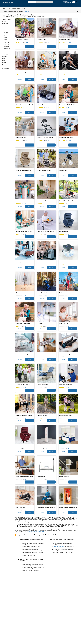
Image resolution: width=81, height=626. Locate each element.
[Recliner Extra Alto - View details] (68, 220)
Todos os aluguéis (6, 19)
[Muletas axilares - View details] (24, 281)
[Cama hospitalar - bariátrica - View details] (46, 343)
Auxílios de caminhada (6, 45)
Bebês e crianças (23, 5)
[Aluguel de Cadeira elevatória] (46, 28)
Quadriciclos (56, 5)
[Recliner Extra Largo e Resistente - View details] (24, 159)
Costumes (4, 27)
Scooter (7, 5)
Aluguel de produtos (16, 8)
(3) (25, 326)
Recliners (6, 52)
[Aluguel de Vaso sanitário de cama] (24, 126)
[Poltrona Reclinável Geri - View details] (46, 373)
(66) (48, 74)
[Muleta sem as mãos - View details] (68, 281)
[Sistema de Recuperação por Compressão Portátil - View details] (24, 465)
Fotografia (4, 60)
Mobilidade (4, 56)
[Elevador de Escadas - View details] (68, 465)
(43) (26, 107)
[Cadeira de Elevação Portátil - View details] (68, 404)
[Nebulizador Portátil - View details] (68, 312)
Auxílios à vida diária (7, 49)
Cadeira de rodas (14, 5)
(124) (27, 74)
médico (23, 8)
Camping (62, 5)
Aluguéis (32, 2)
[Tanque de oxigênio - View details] (24, 189)
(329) (48, 42)
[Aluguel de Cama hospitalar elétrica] (68, 28)
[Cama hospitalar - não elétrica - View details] (24, 251)
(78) (70, 42)
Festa (35, 5)
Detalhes (20, 46)
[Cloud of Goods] (8, 2)
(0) (25, 295)
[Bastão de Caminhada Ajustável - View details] (24, 373)
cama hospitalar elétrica (59, 546)
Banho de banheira (6, 33)
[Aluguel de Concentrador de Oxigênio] (24, 61)
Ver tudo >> (68, 5)
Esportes (4, 64)
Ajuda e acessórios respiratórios (6, 41)
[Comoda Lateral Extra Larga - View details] (24, 343)
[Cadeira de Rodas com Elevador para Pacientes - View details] (24, 404)
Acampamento (5, 25)
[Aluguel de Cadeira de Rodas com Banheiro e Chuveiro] (46, 126)
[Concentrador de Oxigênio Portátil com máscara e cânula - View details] (24, 312)
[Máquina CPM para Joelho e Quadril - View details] (24, 220)
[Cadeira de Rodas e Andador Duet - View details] (68, 189)
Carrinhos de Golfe (48, 5)
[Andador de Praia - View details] (68, 159)
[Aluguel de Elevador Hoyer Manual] (46, 61)
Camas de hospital (6, 36)
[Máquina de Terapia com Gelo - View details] (68, 251)
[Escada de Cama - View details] (46, 465)
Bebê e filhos (5, 23)
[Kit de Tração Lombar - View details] (24, 496)
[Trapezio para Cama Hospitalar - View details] (68, 373)
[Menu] (4, 5)
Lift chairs (6, 54)
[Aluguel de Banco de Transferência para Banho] (68, 61)
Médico (30, 5)
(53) (70, 74)
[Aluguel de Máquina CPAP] (46, 93)
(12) (25, 173)
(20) (48, 107)
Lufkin (8, 8)
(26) (26, 140)
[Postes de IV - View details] (46, 312)
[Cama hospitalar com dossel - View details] (68, 434)
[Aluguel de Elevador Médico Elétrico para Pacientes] (24, 93)
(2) (25, 203)
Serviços (4, 62)
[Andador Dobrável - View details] (46, 189)
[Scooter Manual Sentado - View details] (46, 281)
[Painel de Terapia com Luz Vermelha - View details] (46, 434)
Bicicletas (40, 5)
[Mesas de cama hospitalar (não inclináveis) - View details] (46, 220)
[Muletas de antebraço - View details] (46, 404)
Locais (40, 2)
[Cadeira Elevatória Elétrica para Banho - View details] (46, 496)
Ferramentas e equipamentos (5, 67)
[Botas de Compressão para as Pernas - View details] (68, 343)
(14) (48, 140)
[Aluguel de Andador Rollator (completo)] (24, 28)
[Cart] (77, 2)
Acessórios (4, 21)
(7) (46, 203)
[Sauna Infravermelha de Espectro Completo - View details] (68, 496)
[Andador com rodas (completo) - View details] (46, 159)
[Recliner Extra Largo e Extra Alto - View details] (24, 434)
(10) (47, 173)
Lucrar (49, 2)
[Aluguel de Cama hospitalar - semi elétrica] (68, 126)
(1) (68, 234)
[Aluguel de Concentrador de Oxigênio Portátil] (68, 93)
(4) (25, 234)
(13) (69, 173)
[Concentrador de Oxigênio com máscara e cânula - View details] (46, 251)
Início (4, 8)
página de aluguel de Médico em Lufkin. (35, 531)
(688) (27, 42)
